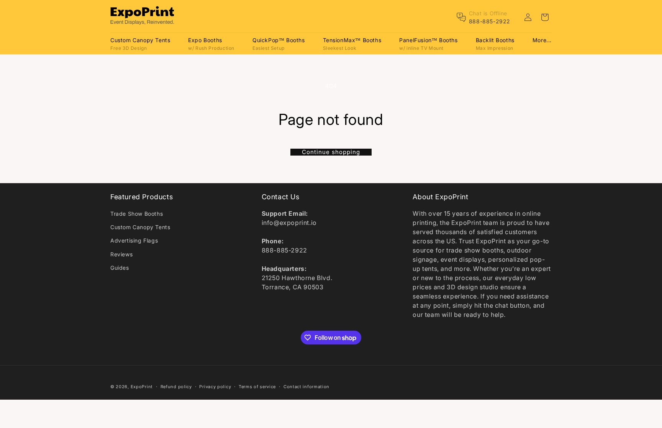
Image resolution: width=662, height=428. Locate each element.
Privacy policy (215, 386)
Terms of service (257, 386)
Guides (119, 267)
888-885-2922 (489, 21)
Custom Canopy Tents (140, 227)
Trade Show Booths (136, 213)
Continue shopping (331, 152)
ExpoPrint (142, 386)
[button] (140, 43)
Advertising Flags (134, 240)
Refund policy (176, 386)
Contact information (306, 386)
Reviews (121, 254)
